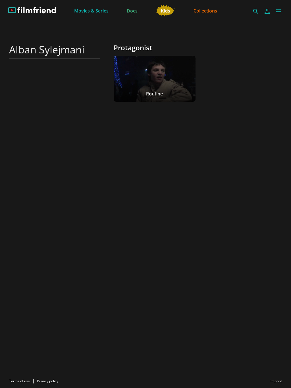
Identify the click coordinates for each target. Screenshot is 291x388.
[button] (278, 11)
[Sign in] (267, 11)
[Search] (255, 11)
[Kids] (165, 10)
